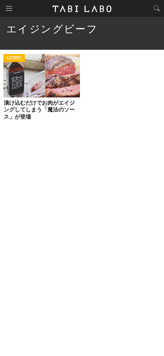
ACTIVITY (14, 58)
